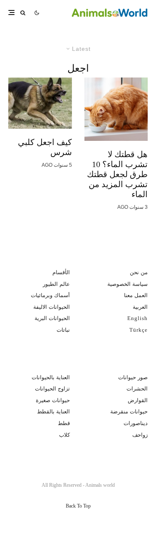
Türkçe (138, 330)
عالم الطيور (56, 284)
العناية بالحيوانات (51, 377)
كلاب (64, 435)
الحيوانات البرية (52, 318)
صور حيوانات (133, 377)
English (137, 318)
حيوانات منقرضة (129, 411)
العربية (140, 307)
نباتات (63, 330)
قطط (64, 423)
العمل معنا (136, 295)
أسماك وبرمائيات (50, 295)
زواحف (140, 435)
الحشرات (137, 388)
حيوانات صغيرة (53, 400)
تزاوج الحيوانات (52, 388)
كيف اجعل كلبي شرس (45, 147)
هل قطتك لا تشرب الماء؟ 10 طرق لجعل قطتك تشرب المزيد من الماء (117, 174)
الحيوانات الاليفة (51, 307)
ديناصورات (136, 423)
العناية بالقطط (53, 411)
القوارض (138, 400)
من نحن (139, 272)
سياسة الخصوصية (127, 284)
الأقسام (61, 272)
